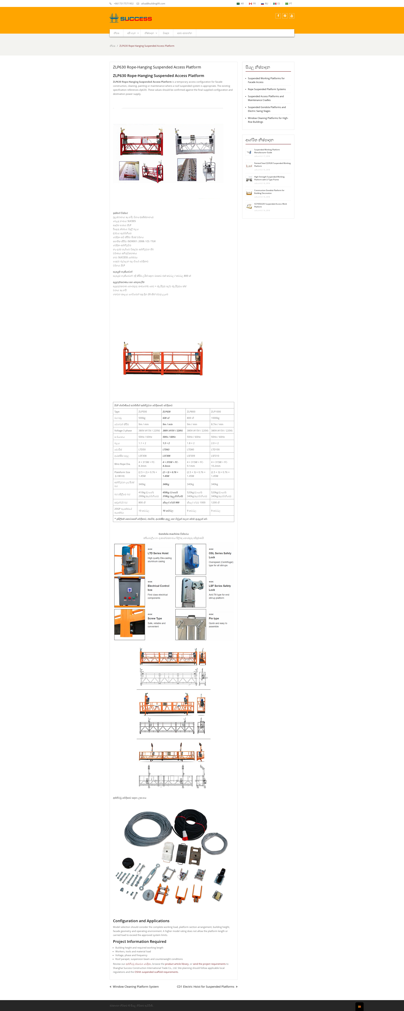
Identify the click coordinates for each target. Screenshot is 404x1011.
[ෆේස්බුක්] (278, 15)
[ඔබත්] (291, 15)
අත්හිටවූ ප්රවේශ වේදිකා (138, 963)
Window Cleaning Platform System (136, 986)
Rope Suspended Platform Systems (267, 89)
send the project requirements (209, 963)
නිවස (116, 33)
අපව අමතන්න (184, 33)
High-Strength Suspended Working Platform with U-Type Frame (269, 178)
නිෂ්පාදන (149, 33)
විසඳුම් (166, 33)
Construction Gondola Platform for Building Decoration (269, 192)
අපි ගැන (131, 33)
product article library (177, 963)
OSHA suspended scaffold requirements (156, 971)
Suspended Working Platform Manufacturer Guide (267, 151)
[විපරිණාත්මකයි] (285, 15)
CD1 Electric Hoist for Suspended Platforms (205, 986)
